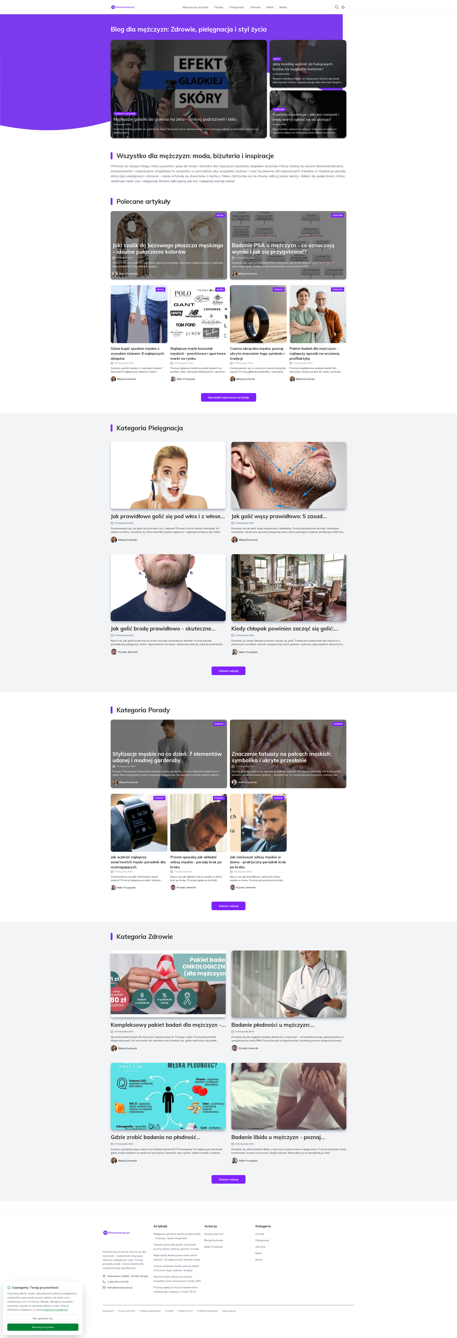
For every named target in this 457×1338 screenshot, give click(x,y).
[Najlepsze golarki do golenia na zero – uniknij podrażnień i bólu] (189, 89)
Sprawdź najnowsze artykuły (228, 397)
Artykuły (160, 1226)
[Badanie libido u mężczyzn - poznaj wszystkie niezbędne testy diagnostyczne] (288, 1096)
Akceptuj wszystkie (43, 1327)
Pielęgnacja (236, 7)
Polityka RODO (185, 1310)
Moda (283, 7)
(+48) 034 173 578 (117, 1281)
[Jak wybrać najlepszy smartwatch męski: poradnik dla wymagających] (139, 823)
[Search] (336, 7)
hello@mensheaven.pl (119, 1287)
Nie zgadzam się (43, 1318)
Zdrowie (255, 7)
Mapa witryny (229, 1310)
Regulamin (108, 1310)
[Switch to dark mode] (343, 7)
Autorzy (210, 1226)
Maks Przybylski (128, 273)
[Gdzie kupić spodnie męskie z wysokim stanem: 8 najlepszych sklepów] (139, 314)
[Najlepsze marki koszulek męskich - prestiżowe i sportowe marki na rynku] (198, 314)
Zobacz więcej (228, 671)
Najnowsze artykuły (195, 7)
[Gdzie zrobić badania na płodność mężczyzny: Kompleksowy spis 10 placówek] (168, 1096)
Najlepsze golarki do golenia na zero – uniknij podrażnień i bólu (175, 119)
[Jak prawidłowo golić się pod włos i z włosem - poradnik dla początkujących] (168, 475)
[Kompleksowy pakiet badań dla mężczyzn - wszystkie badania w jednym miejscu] (168, 983)
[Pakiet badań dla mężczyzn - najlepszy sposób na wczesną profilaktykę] (318, 314)
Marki (270, 7)
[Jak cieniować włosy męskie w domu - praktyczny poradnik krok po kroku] (258, 823)
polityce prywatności (56, 1309)
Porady (218, 7)
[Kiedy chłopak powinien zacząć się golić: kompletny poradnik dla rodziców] (288, 587)
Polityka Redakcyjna (207, 1310)
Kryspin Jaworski (127, 651)
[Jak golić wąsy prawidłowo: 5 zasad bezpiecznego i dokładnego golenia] (288, 475)
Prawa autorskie (126, 1310)
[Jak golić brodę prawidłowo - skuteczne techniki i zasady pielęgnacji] (168, 587)
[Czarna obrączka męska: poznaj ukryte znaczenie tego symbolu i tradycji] (258, 314)
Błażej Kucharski (247, 273)
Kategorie (263, 1226)
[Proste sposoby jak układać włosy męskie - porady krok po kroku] (198, 823)
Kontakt (169, 1310)
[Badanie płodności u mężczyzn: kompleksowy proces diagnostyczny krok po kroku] (288, 983)
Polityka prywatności (150, 1310)
